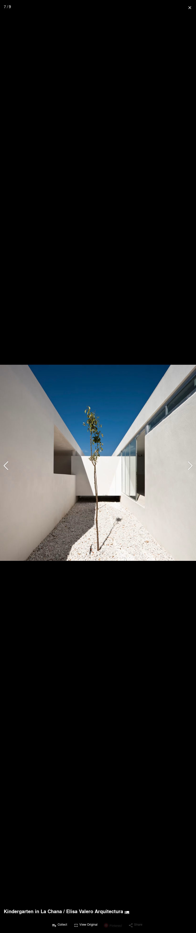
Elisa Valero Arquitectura (94, 911)
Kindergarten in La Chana (33, 911)
